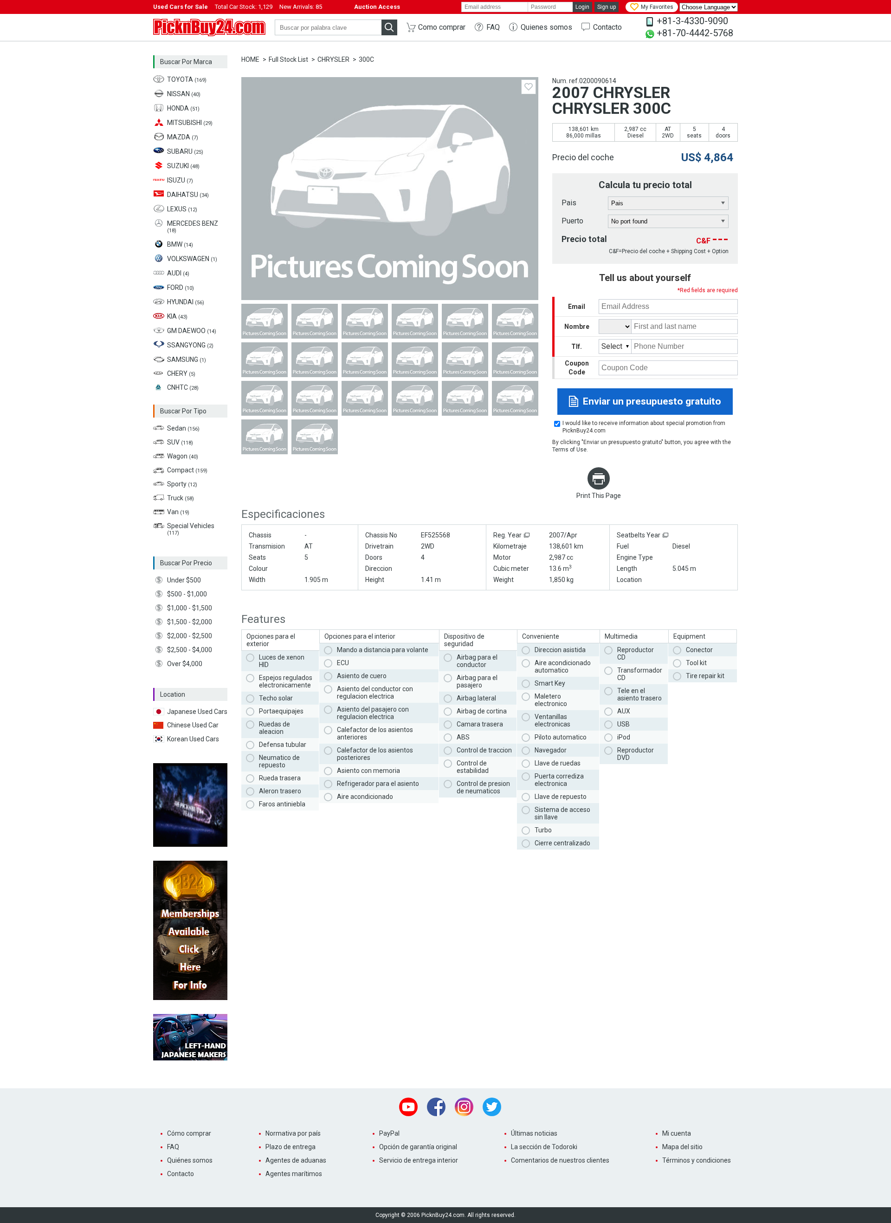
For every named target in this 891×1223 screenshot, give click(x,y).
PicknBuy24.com (209, 27)
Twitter (492, 1107)
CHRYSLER (333, 59)
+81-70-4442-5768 (695, 33)
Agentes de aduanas (295, 1160)
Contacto (607, 27)
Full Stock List (288, 59)
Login (582, 7)
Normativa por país (293, 1133)
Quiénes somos (190, 1160)
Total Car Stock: (243, 6)
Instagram (464, 1107)
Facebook (436, 1107)
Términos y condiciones (696, 1160)
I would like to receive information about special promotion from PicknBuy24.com (643, 427)
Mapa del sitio (682, 1147)
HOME (250, 59)
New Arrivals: (300, 6)
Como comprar (441, 27)
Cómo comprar (189, 1133)
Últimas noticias (534, 1133)
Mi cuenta (676, 1133)
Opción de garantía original (418, 1147)
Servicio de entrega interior (418, 1160)
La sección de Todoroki (544, 1147)
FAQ (493, 27)
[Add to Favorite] (528, 86)
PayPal (389, 1133)
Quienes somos (546, 27)
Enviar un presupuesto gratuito (652, 401)
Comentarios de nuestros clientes (560, 1160)
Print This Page (598, 495)
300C (366, 59)
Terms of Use (569, 449)
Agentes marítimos (293, 1173)
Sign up (606, 7)
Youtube (408, 1107)
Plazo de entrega (290, 1147)
